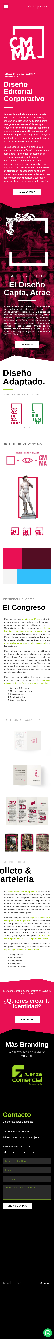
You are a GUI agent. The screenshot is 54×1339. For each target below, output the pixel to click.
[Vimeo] (33, 1152)
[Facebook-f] (5, 1152)
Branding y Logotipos (14, 631)
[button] (6, 6)
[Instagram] (14, 1152)
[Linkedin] (23, 1152)
